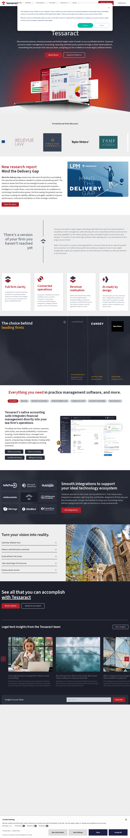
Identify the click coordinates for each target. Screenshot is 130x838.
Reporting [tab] (24, 401)
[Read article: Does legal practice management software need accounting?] (9, 690)
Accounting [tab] (13, 401)
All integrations (71, 510)
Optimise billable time (11, 542)
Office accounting (14, 451)
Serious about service (11, 570)
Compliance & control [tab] (78, 401)
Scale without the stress (12, 556)
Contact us (122, 3)
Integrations (40, 3)
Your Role (52, 3)
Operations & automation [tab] (40, 401)
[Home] (12, 3)
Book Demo (53, 55)
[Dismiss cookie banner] (108, 7)
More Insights (120, 627)
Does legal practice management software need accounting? (28, 676)
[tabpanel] (65, 436)
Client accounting (34, 451)
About (75, 3)
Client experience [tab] (115, 401)
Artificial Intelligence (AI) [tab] (59, 401)
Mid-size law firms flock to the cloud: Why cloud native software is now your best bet (76, 676)
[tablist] (65, 401)
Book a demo (106, 3)
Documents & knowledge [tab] (97, 401)
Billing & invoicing (35, 457)
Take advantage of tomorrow (14, 563)
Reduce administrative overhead (15, 549)
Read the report (10, 204)
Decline (101, 25)
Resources (64, 3)
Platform (28, 3)
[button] (77, 350)
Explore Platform (74, 55)
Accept (85, 25)
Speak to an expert (33, 605)
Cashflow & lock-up (15, 457)
